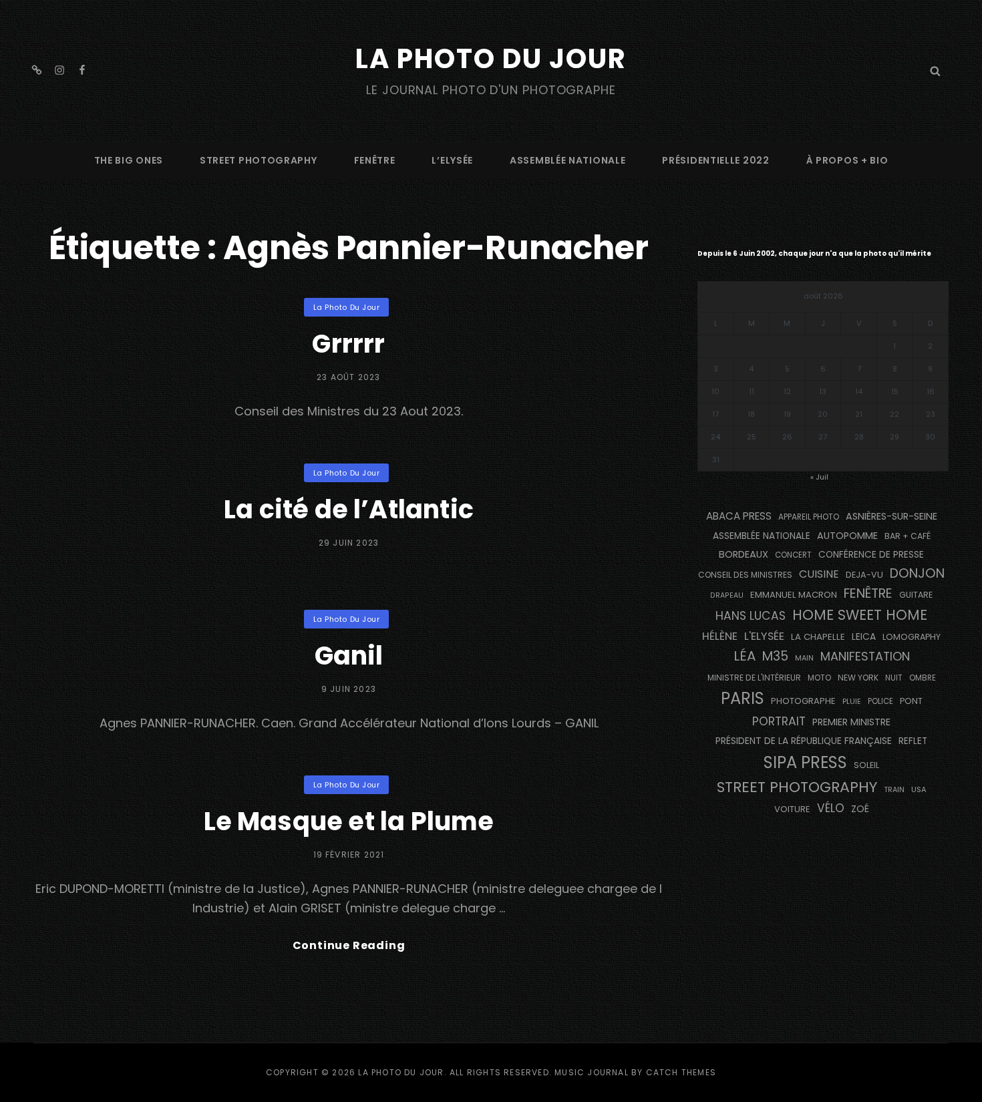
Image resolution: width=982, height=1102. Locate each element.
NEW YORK (858, 677)
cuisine (819, 574)
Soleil (866, 765)
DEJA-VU (864, 574)
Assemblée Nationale (567, 160)
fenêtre (374, 160)
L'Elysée (764, 636)
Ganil (349, 655)
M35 (775, 656)
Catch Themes (681, 1072)
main (804, 658)
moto (819, 678)
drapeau (727, 595)
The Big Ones (128, 160)
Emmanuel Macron (793, 594)
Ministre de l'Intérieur (754, 677)
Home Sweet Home (859, 614)
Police (880, 701)
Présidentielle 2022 (715, 160)
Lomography (911, 636)
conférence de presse (871, 554)
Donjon (917, 573)
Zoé (860, 808)
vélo (830, 808)
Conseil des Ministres (745, 574)
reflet (912, 741)
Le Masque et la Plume (349, 821)
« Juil (819, 477)
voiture (792, 809)
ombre (922, 678)
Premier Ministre (851, 722)
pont (911, 701)
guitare (916, 594)
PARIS (742, 698)
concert (793, 555)
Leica (864, 636)
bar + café (907, 536)
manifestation (865, 656)
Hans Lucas (750, 616)
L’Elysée (452, 160)
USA (919, 789)
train (894, 790)
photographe (803, 701)
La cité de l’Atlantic (349, 509)
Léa (744, 656)
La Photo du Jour (491, 58)
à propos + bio (847, 160)
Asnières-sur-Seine (891, 516)
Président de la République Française (803, 740)
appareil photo (808, 517)
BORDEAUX (743, 554)
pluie (851, 701)
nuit (894, 678)
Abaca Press (739, 516)
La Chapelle (818, 636)
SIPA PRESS (805, 762)
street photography (258, 160)
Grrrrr (348, 343)
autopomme (847, 535)
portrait (779, 721)
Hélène (720, 636)
